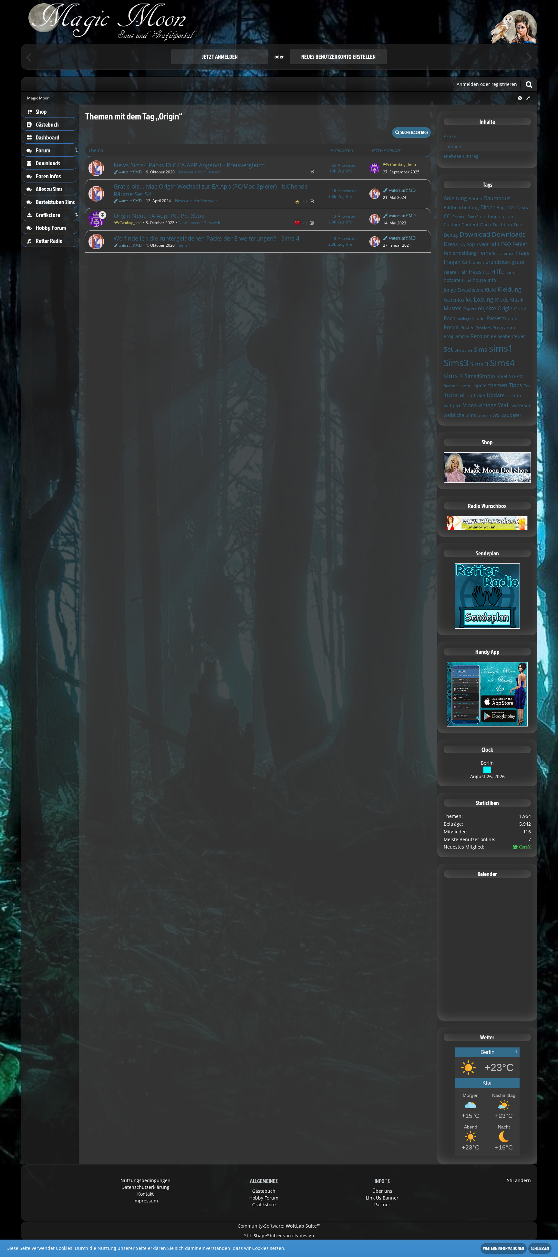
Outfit (520, 308)
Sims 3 (479, 364)
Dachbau (502, 225)
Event (483, 244)
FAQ (506, 244)
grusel (519, 262)
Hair (462, 272)
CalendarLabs (487, 1011)
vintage (487, 405)
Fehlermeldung (460, 253)
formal (508, 253)
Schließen (540, 1248)
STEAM (516, 376)
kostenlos (454, 300)
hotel (466, 280)
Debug (451, 235)
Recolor (479, 336)
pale (480, 318)
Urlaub (513, 395)
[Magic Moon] (279, 22)
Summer (451, 385)
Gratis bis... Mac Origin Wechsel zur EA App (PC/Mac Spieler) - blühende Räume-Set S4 (211, 190)
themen (497, 385)
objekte (487, 308)
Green (478, 262)
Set (448, 349)
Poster (467, 328)
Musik (516, 300)
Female (487, 252)
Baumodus (497, 198)
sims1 (501, 348)
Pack (449, 318)
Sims (480, 349)
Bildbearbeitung (461, 207)
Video (470, 405)
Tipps (515, 385)
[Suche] (529, 84)
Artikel (451, 136)
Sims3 (456, 362)
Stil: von (279, 1235)
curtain (507, 216)
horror (511, 272)
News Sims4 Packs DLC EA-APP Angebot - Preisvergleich (189, 165)
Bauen (475, 198)
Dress (451, 244)
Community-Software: (279, 1226)
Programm (503, 328)
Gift (466, 261)
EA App (467, 244)
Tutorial (454, 395)
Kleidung (510, 289)
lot (469, 299)
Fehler (520, 244)
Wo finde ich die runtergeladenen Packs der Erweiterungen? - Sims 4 (206, 238)
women (484, 415)
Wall (504, 405)
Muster (452, 308)
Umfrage (475, 395)
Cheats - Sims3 (465, 217)
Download (475, 234)
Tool (528, 385)
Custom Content (461, 225)
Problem (483, 328)
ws (496, 414)
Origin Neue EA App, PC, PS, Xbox (159, 216)
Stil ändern (519, 1180)
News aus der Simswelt (200, 172)
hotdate (452, 280)
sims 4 (453, 375)
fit (499, 253)
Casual (523, 207)
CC (447, 216)
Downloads (509, 234)
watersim (522, 405)
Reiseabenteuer (508, 336)
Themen (452, 146)
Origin (505, 308)
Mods (502, 299)
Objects (469, 309)
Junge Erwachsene (463, 290)
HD (486, 272)
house (479, 280)
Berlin (487, 763)
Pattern (496, 318)
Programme (456, 336)
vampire (452, 405)
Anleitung (455, 198)
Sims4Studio (480, 376)
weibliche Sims (460, 415)
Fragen (452, 261)
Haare (450, 272)
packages (465, 319)
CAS (510, 207)
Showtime (463, 350)
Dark (519, 225)
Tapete (479, 385)
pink (512, 318)
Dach (485, 225)
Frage (523, 252)
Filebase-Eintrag (461, 156)
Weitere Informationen (503, 1248)
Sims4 (184, 245)
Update (496, 395)
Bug (500, 207)
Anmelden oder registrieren (487, 84)
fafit (495, 244)
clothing (489, 216)
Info (492, 280)
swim (465, 385)
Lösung (483, 299)
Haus (475, 271)
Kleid (490, 290)
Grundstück (498, 262)
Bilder (487, 207)
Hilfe (497, 271)
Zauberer (511, 415)
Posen (451, 327)
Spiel (502, 376)
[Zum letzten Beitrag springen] (374, 168)
